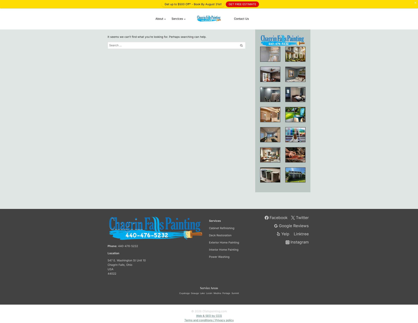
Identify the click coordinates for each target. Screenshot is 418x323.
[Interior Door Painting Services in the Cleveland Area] (270, 74)
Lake (202, 293)
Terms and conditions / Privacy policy (209, 320)
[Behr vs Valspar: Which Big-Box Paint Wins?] (295, 134)
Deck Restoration (220, 235)
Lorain (209, 293)
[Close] (415, 2)
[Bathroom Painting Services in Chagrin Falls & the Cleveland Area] (295, 94)
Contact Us (241, 18)
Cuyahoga (184, 293)
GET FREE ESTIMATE (242, 4)
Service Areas (209, 288)
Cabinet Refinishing (221, 228)
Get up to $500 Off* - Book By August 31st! (193, 4)
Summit (235, 293)
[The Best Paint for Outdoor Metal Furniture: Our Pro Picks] (295, 114)
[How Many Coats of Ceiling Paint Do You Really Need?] (270, 134)
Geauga (195, 293)
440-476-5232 (128, 246)
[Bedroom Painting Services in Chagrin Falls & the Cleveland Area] (295, 74)
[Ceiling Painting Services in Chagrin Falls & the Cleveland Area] (270, 114)
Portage (226, 293)
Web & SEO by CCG (209, 315)
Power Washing (219, 256)
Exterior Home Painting (224, 242)
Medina (217, 293)
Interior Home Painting (223, 249)
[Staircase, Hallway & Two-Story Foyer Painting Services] (270, 54)
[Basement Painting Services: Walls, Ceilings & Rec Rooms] (270, 94)
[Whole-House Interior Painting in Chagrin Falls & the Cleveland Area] (295, 54)
